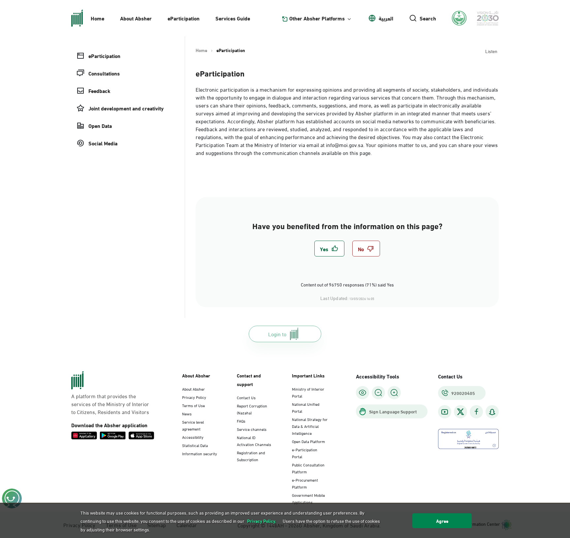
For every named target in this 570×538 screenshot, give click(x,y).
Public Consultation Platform (308, 468)
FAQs (241, 420)
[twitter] (460, 412)
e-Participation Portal (304, 453)
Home (97, 18)
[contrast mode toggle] (362, 393)
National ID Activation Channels (254, 440)
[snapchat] (492, 412)
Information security (199, 453)
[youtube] (445, 412)
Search (428, 18)
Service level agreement (193, 425)
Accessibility (193, 436)
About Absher (136, 18)
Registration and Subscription (251, 456)
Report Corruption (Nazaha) (252, 409)
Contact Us (246, 397)
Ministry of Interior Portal (308, 392)
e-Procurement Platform (305, 483)
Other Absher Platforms (317, 18)
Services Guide (232, 18)
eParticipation (184, 18)
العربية (386, 18)
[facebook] (476, 412)
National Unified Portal (305, 407)
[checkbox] (329, 248)
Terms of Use (193, 405)
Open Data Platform (308, 441)
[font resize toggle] (378, 393)
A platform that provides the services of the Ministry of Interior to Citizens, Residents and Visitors (110, 404)
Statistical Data (195, 445)
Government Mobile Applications (308, 498)
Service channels (252, 429)
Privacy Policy (194, 397)
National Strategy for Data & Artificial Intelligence (310, 425)
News (187, 413)
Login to (277, 334)
